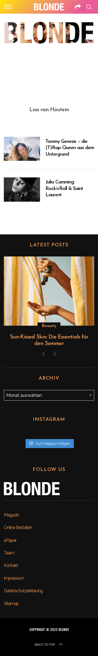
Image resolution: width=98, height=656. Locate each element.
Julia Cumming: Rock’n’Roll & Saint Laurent (64, 189)
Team (9, 552)
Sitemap (11, 603)
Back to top (45, 644)
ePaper (10, 540)
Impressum (14, 578)
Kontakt (11, 565)
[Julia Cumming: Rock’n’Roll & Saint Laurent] (22, 189)
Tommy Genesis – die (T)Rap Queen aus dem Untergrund (69, 148)
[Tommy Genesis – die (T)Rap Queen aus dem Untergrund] (22, 149)
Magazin (11, 515)
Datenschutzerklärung (23, 590)
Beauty (49, 326)
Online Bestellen (18, 527)
